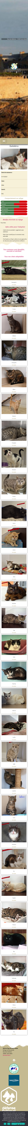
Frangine (14, 443)
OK (5, 1123)
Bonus (14, 496)
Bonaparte (14, 282)
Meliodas (14, 978)
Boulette (14, 603)
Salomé (14, 710)
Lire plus (14, 284)
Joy (14, 871)
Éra (14, 1031)
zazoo (14, 523)
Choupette (14, 362)
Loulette (14, 791)
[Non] (25, 1118)
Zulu (14, 657)
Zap (14, 630)
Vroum (14, 309)
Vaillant (14, 336)
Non (9, 1123)
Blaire (14, 389)
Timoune (14, 844)
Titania (14, 924)
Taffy (14, 764)
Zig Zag (14, 683)
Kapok (14, 898)
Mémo (14, 1005)
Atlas (14, 576)
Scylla (14, 737)
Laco (14, 817)
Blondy (14, 416)
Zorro (14, 550)
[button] (4, 141)
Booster (14, 469)
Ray (14, 951)
